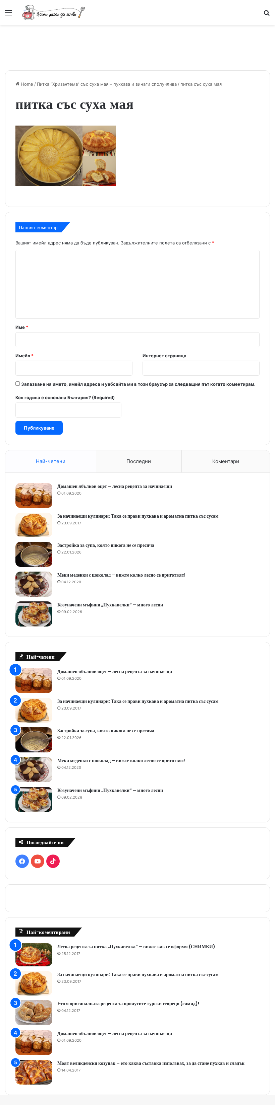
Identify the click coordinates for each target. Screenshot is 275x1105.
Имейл (24, 355)
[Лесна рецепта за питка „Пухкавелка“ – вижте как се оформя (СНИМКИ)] (33, 954)
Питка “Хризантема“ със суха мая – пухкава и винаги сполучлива (107, 84)
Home (26, 84)
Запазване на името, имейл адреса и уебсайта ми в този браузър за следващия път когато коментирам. (138, 384)
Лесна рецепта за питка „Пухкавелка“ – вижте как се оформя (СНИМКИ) (136, 946)
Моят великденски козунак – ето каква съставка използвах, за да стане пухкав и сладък (150, 1063)
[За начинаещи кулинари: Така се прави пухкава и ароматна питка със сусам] (33, 525)
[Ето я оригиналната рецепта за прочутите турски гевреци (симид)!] (33, 1012)
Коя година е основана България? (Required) (65, 397)
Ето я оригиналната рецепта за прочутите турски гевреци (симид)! (128, 1003)
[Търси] (266, 14)
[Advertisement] (137, 46)
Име (21, 327)
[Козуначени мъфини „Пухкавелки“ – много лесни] (33, 614)
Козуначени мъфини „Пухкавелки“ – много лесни (110, 604)
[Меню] (8, 14)
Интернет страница (164, 355)
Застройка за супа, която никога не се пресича (105, 545)
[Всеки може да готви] (54, 12)
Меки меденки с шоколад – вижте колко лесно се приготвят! (121, 575)
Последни (138, 461)
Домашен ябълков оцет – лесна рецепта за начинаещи (114, 486)
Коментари (225, 461)
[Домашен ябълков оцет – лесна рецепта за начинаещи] (33, 495)
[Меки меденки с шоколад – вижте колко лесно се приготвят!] (33, 584)
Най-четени (50, 461)
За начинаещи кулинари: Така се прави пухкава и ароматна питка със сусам (138, 516)
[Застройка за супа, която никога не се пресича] (33, 554)
